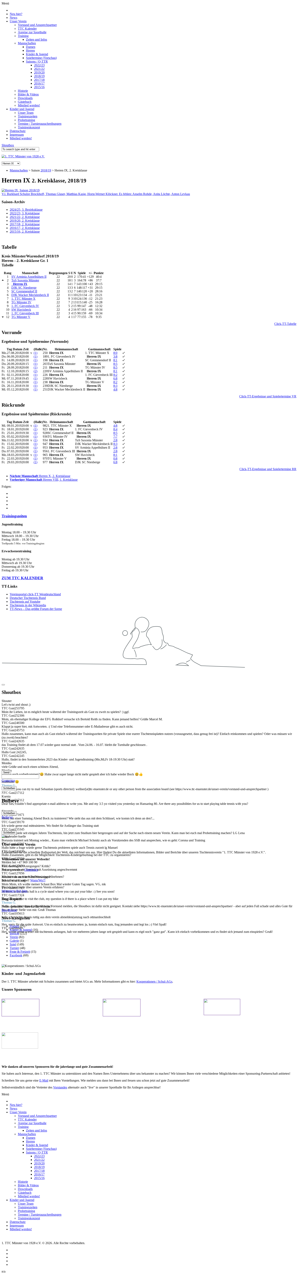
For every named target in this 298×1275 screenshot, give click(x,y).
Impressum (17, 134)
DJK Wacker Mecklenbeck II (30, 295)
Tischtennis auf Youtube (25, 601)
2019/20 (39, 72)
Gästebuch (24, 101)
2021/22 (39, 69)
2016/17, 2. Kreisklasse (25, 228)
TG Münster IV (21, 302)
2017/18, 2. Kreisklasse (25, 224)
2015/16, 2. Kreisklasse (25, 231)
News (13, 17)
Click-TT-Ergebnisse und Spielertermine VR (267, 396)
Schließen (9, 788)
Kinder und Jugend (22, 109)
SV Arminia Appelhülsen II (28, 276)
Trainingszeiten (27, 116)
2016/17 (39, 83)
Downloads (25, 98)
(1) (35, 353)
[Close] (3, 684)
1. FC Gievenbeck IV (25, 306)
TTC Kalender (27, 28)
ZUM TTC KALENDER (22, 578)
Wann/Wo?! (37, 880)
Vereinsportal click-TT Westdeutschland (35, 594)
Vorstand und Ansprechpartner (37, 25)
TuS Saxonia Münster (25, 280)
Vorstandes (60, 1087)
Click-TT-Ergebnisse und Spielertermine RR (267, 469)
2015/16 (39, 87)
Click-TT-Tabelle (285, 324)
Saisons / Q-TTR (37, 61)
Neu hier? (16, 14)
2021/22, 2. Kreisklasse (25, 217)
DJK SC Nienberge (23, 287)
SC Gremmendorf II (24, 291)
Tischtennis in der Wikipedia (28, 605)
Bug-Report (9, 910)
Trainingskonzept (29, 127)
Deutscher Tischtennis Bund (28, 598)
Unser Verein (18, 21)
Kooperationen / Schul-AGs (154, 981)
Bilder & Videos (28, 94)
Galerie (14, 940)
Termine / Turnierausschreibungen (39, 123)
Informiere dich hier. (15, 891)
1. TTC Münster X (23, 298)
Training (23, 36)
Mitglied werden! (29, 105)
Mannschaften (27, 43)
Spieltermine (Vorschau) (41, 58)
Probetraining (26, 120)
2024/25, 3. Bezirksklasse (26, 209)
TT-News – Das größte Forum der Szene (36, 609)
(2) (35, 371)
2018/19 (39, 76)
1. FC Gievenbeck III (25, 313)
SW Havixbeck (21, 309)
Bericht (14, 933)
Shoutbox (8, 145)
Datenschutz (18, 131)
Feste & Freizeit (20, 951)
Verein (14, 937)
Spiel (13, 944)
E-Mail (43, 1080)
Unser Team (25, 112)
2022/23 (39, 65)
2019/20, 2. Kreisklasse (25, 220)
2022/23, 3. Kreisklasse (25, 213)
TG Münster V (20, 317)
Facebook (16, 955)
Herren (30, 50)
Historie (23, 90)
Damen (30, 47)
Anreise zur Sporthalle (32, 32)
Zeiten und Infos (36, 39)
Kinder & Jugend (37, 54)
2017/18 (39, 79)
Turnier (14, 948)
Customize (8, 780)
